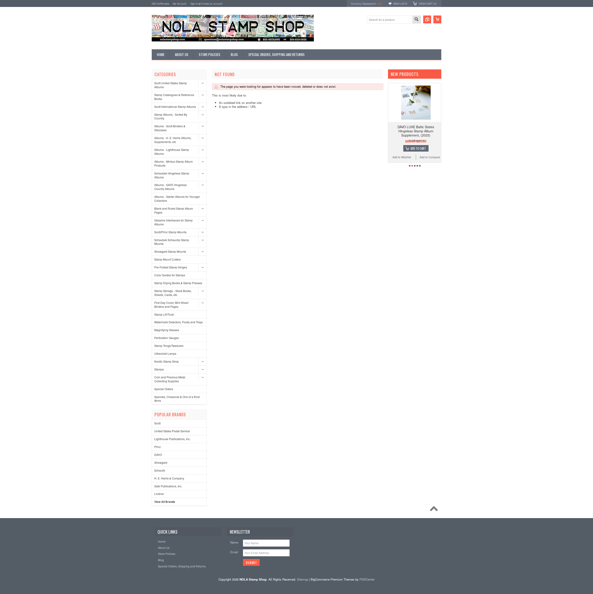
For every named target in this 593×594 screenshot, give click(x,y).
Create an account (212, 3)
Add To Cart (418, 148)
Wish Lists (400, 3)
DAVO (158, 455)
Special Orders (163, 389)
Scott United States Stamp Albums (170, 85)
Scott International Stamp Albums (175, 107)
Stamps (159, 369)
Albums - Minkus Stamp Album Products (173, 163)
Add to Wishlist (401, 157)
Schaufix (159, 470)
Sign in (194, 3)
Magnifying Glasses (166, 330)
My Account (179, 3)
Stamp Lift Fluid (164, 314)
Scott (157, 423)
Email (234, 552)
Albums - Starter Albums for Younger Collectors (177, 198)
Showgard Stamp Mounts (170, 251)
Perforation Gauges (166, 338)
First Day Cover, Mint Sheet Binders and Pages (171, 304)
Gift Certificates (160, 3)
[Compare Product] (427, 19)
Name (234, 542)
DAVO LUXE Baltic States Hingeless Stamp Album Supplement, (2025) (415, 130)
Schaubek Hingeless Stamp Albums (171, 175)
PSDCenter (367, 579)
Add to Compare (430, 157)
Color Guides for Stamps (169, 275)
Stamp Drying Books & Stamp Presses (178, 283)
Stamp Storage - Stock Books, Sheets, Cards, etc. (173, 293)
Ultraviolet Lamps (165, 353)
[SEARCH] (416, 20)
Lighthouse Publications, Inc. (172, 439)
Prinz (157, 447)
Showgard (160, 462)
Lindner (159, 494)
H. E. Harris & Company (169, 478)
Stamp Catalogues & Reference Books (174, 97)
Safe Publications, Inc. (168, 486)
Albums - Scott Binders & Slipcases (169, 128)
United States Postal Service (172, 431)
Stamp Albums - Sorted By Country (170, 116)
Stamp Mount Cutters (167, 259)
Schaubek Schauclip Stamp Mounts (171, 242)
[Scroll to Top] (435, 509)
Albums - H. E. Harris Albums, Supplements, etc (172, 140)
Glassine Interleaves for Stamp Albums (173, 222)
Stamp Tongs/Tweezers (168, 346)
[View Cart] (437, 19)
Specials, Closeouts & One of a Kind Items (177, 399)
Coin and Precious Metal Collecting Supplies (169, 379)
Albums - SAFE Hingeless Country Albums (170, 187)
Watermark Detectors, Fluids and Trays (178, 322)
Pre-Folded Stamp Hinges (170, 267)
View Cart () (428, 3)
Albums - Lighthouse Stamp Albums (171, 151)
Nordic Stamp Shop (166, 361)
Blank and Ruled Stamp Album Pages (173, 210)
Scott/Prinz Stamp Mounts (170, 232)
